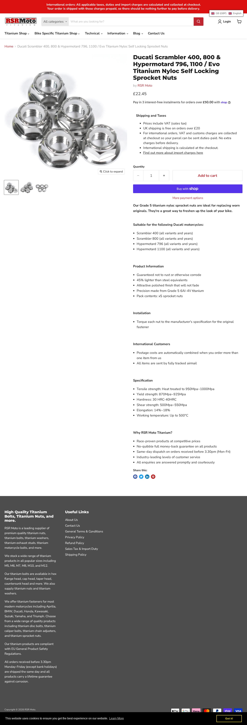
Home (9, 46)
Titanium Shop (16, 33)
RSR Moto (145, 85)
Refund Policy (74, 543)
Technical (93, 33)
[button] (226, 13)
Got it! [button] (229, 718)
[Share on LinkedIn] (147, 476)
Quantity (138, 166)
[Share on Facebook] (135, 476)
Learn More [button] (116, 718)
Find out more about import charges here (173, 153)
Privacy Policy (74, 537)
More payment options (188, 198)
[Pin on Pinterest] (153, 476)
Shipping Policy (75, 555)
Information (116, 33)
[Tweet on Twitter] (141, 476)
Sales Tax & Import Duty (81, 549)
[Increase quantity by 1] (164, 175)
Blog (137, 33)
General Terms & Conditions (84, 531)
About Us (71, 520)
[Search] (198, 21)
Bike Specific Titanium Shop (56, 33)
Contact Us (156, 33)
